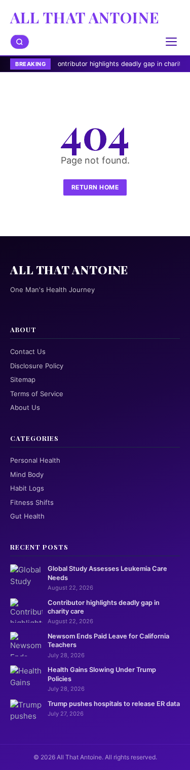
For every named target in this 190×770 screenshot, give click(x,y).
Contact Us (28, 351)
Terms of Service (36, 394)
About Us (25, 407)
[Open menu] (171, 42)
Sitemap (22, 379)
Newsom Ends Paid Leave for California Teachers (108, 640)
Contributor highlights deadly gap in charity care (108, 64)
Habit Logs (27, 488)
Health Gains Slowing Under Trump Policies (102, 674)
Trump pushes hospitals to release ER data (114, 704)
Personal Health (35, 460)
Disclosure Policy (36, 366)
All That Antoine (85, 17)
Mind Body (27, 474)
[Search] (20, 42)
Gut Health (27, 516)
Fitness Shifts (32, 502)
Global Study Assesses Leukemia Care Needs (107, 573)
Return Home (95, 187)
